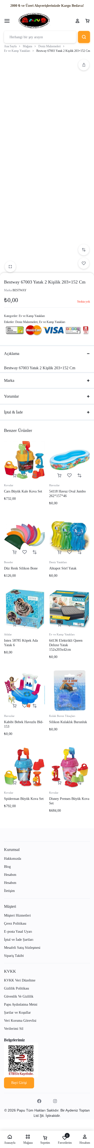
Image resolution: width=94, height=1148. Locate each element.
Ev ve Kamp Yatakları (17, 51)
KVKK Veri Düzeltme (19, 980)
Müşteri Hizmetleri (17, 915)
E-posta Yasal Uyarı (18, 931)
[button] (83, 64)
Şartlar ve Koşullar (17, 1012)
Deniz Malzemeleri (49, 46)
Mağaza (27, 46)
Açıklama (11, 353)
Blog (7, 867)
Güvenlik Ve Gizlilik (18, 996)
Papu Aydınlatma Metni (20, 1004)
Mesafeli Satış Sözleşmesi (22, 948)
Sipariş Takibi (14, 956)
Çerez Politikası (15, 923)
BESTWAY (20, 290)
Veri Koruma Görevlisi (20, 1020)
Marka (9, 380)
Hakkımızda (12, 858)
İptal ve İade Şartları (18, 939)
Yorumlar (11, 396)
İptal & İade (13, 412)
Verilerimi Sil (13, 1029)
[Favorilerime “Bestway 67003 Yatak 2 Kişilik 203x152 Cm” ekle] (83, 263)
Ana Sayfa (10, 46)
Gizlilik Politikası (16, 988)
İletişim (9, 891)
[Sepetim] (87, 21)
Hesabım (10, 875)
